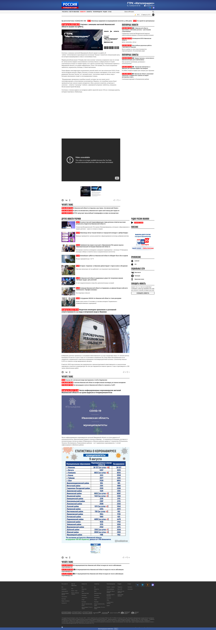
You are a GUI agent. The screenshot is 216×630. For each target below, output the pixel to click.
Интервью (64, 589)
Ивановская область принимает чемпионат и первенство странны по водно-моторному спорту (138, 75)
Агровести (64, 603)
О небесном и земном (110, 603)
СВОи (108, 600)
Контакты (130, 587)
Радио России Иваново (121, 592)
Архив (108, 605)
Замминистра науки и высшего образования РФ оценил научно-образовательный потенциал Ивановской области (100, 246)
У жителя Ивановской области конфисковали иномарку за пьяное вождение (99, 382)
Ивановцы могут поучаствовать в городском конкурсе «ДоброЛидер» (104, 233)
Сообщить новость (143, 293)
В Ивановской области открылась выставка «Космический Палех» (96, 208)
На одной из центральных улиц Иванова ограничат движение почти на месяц (143, 21)
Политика (84, 595)
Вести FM (120, 589)
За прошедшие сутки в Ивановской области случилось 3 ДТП (94, 385)
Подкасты (120, 587)
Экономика (64, 596)
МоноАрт (109, 598)
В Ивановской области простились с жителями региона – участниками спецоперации (136, 29)
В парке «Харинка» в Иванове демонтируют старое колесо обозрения (103, 266)
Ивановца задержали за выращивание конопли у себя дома (91, 21)
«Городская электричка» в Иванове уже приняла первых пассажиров (136, 67)
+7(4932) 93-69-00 (110, 620)
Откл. (116, 628)
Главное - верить (111, 587)
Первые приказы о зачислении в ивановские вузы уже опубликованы (138, 59)
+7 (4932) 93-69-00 (134, 5)
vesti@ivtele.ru (150, 5)
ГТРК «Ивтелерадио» (140, 3)
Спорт (83, 599)
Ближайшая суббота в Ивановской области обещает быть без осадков (104, 256)
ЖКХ (83, 591)
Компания (130, 589)
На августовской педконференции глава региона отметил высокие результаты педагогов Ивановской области (101, 223)
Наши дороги (65, 591)
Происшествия (85, 593)
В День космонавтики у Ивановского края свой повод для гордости (96, 210)
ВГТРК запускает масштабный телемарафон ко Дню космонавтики (95, 213)
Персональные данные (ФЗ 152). (86, 623)
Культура (64, 598)
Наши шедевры (110, 589)
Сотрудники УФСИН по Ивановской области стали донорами (100, 298)
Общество (84, 589)
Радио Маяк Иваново (120, 595)
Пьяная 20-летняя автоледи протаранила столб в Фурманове (86, 380)
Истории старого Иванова (110, 595)
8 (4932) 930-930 (62, 21)
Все (62, 587)
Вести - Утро (74, 590)
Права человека (65, 601)
